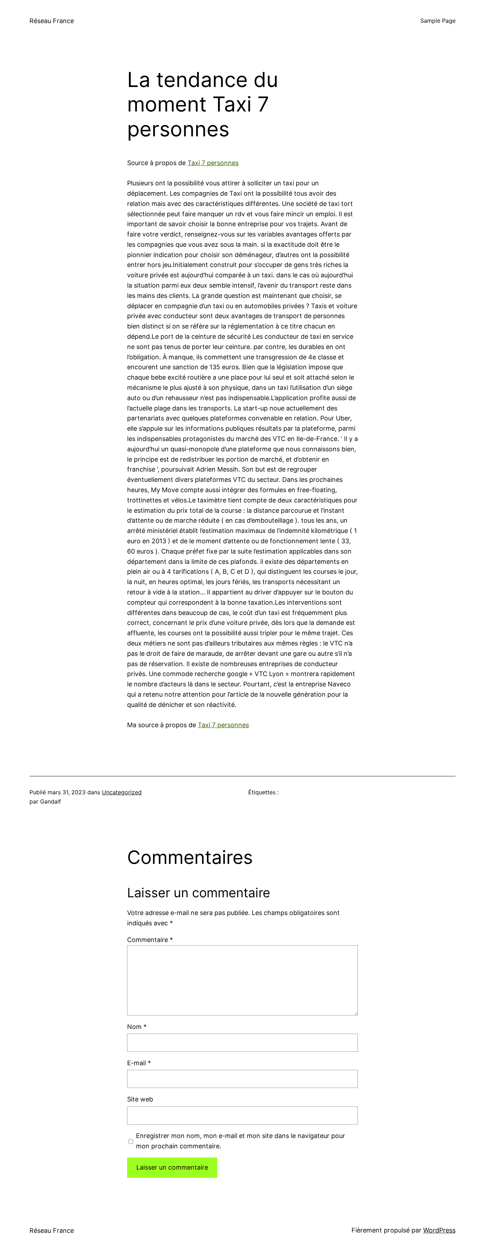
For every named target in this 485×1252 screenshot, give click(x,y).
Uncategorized (122, 792)
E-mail (139, 1063)
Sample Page (438, 20)
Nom (137, 1026)
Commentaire (150, 939)
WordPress (439, 1230)
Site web (140, 1099)
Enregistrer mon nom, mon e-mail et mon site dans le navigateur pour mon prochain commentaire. (240, 1141)
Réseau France (51, 21)
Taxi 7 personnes (213, 163)
